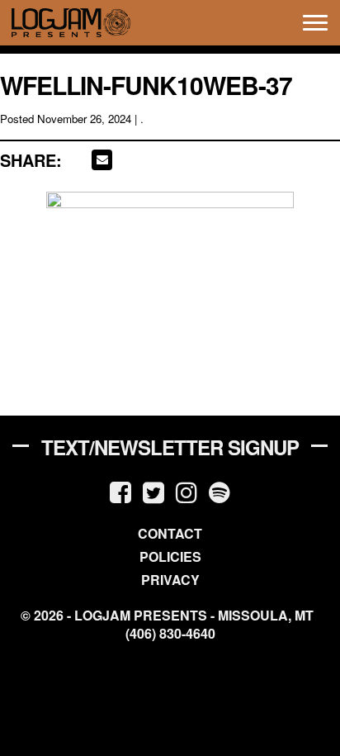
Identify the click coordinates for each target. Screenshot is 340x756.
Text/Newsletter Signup (170, 447)
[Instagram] (186, 491)
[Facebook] (120, 491)
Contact (170, 533)
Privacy (170, 579)
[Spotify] (219, 491)
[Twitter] (153, 491)
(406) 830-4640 (170, 634)
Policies (170, 556)
